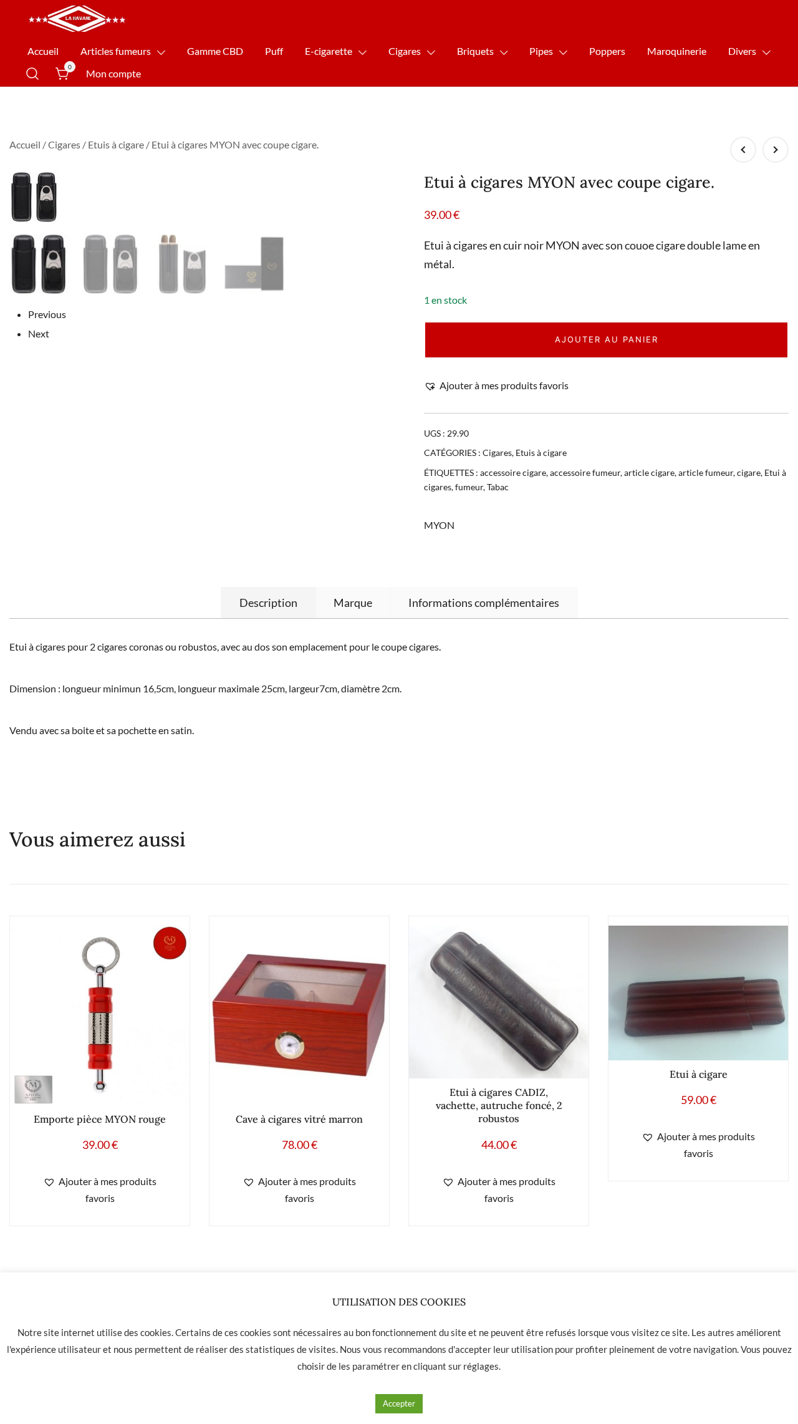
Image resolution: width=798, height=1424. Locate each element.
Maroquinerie (676, 51)
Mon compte (113, 73)
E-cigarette (328, 51)
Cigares (404, 51)
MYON (439, 525)
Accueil (43, 51)
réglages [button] (481, 1366)
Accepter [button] (399, 1403)
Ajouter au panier (606, 339)
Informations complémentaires (483, 602)
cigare (749, 472)
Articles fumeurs (115, 51)
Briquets (475, 51)
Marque (353, 602)
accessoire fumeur (585, 472)
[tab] (268, 602)
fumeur (469, 487)
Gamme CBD (215, 51)
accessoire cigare (513, 472)
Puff (274, 51)
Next (38, 333)
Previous (47, 314)
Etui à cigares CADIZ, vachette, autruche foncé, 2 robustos (499, 1105)
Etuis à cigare (116, 144)
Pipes (541, 51)
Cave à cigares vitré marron (299, 1119)
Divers (742, 51)
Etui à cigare (699, 1074)
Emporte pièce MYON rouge (100, 1119)
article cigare (649, 472)
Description (268, 602)
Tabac (498, 487)
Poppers (607, 51)
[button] (496, 385)
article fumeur (705, 472)
